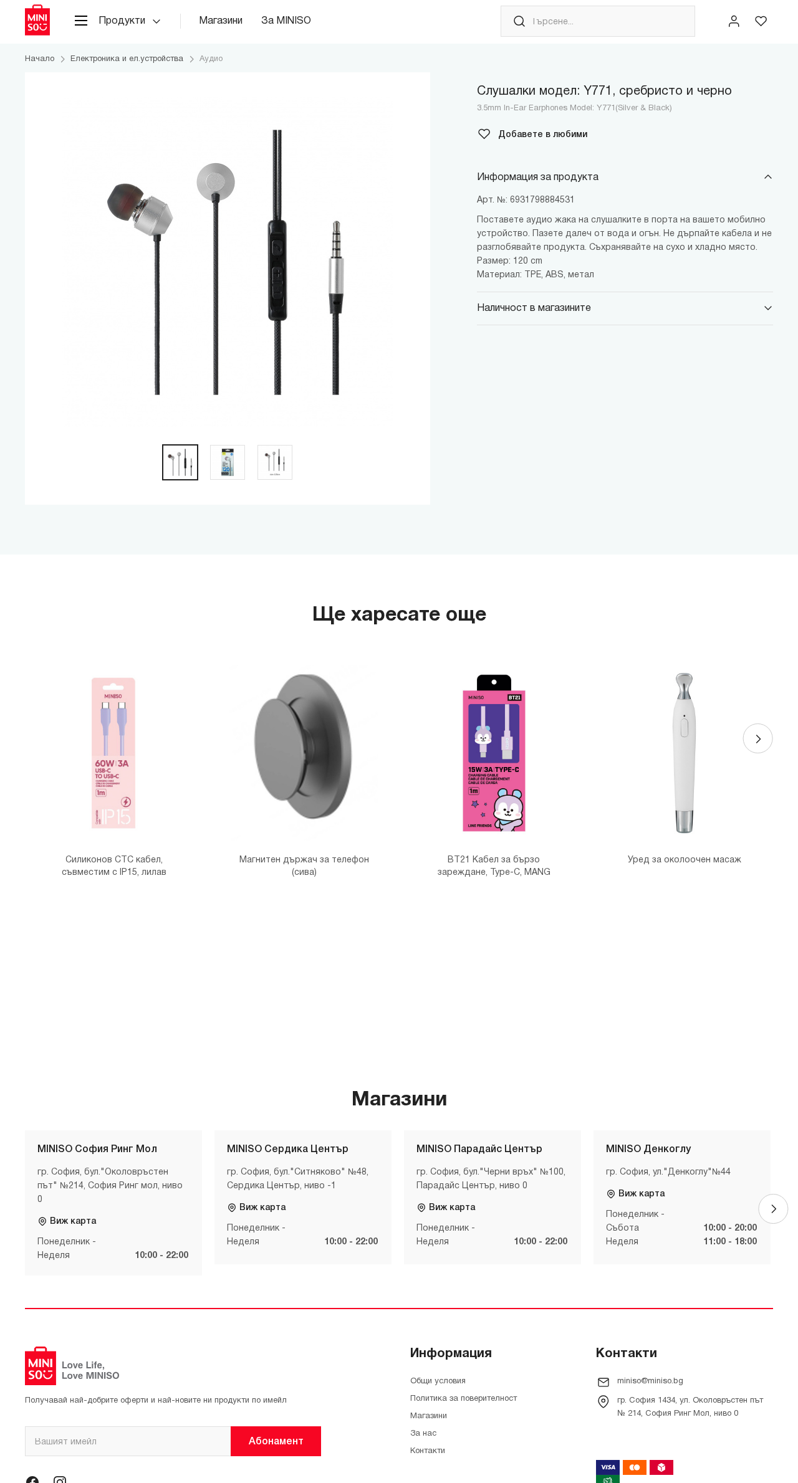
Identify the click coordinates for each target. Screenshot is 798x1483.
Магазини (221, 21)
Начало (39, 59)
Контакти (427, 1451)
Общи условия (438, 1381)
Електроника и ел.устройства (126, 59)
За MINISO (286, 21)
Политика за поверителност (463, 1399)
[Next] (758, 738)
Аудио (211, 59)
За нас (423, 1434)
